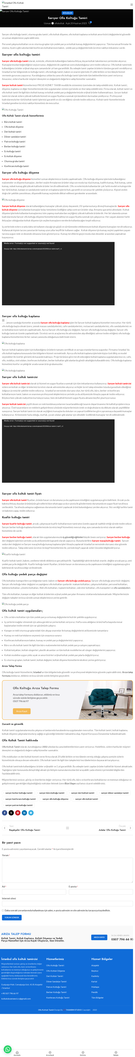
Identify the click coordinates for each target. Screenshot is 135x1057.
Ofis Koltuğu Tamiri (55, 965)
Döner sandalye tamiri (15, 136)
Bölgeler (67, 13)
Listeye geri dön (67, 828)
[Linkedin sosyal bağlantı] (24, 812)
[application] (58, 273)
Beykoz (94, 970)
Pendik (94, 992)
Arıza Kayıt (21, 711)
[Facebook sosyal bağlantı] (4, 812)
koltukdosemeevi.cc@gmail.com (16, 998)
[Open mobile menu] (131, 4)
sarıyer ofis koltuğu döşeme (55, 799)
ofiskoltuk (59, 23)
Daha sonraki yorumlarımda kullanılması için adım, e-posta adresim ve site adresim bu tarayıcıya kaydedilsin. (57, 910)
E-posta (73, 886)
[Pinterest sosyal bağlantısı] (17, 812)
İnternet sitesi (9, 898)
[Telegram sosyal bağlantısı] (31, 812)
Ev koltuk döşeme (13, 156)
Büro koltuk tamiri (13, 122)
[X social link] (11, 812)
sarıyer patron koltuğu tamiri (19, 805)
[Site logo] (14, 4)
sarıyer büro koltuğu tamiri (51, 793)
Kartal (94, 981)
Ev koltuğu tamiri (12, 151)
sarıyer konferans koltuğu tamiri (20, 799)
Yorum (6, 855)
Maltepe (95, 987)
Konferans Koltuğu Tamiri (57, 997)
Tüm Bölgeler (97, 997)
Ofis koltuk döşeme (13, 126)
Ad (4, 886)
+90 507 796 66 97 (9, 993)
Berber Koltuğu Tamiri (56, 992)
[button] (8, 1049)
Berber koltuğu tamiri (14, 146)
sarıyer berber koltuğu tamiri (18, 793)
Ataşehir (95, 965)
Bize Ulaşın (70, 783)
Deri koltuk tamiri (12, 131)
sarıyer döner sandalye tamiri (115, 793)
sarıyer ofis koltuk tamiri (86, 799)
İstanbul (37, 672)
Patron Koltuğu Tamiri (56, 987)
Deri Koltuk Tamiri (54, 976)
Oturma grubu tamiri (14, 161)
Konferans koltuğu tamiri (16, 166)
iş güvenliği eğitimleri (73, 537)
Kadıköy (95, 976)
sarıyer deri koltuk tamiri (82, 793)
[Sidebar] (3, 320)
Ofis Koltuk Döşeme (55, 970)
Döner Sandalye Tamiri (56, 981)
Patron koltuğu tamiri (14, 141)
